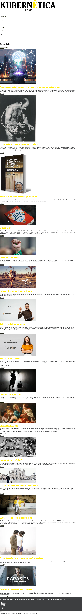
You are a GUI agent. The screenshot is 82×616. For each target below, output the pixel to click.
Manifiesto (4, 16)
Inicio (3, 13)
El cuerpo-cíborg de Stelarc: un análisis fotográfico (19, 144)
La (10, 394)
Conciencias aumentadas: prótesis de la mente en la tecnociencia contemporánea (30, 87)
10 (6, 596)
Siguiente (9, 596)
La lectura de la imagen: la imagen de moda (16, 291)
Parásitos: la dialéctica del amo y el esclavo (16, 589)
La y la (10, 460)
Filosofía (1, 203)
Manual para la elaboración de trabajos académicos (18, 196)
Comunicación (2, 152)
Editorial (3, 30)
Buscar (3, 41)
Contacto (3, 34)
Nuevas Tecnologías (4, 47)
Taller (12, 324)
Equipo (3, 27)
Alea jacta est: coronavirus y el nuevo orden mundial (19, 485)
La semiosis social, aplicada (10, 257)
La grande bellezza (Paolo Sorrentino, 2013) (16, 517)
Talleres (3, 20)
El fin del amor (5, 227)
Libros (3, 23)
